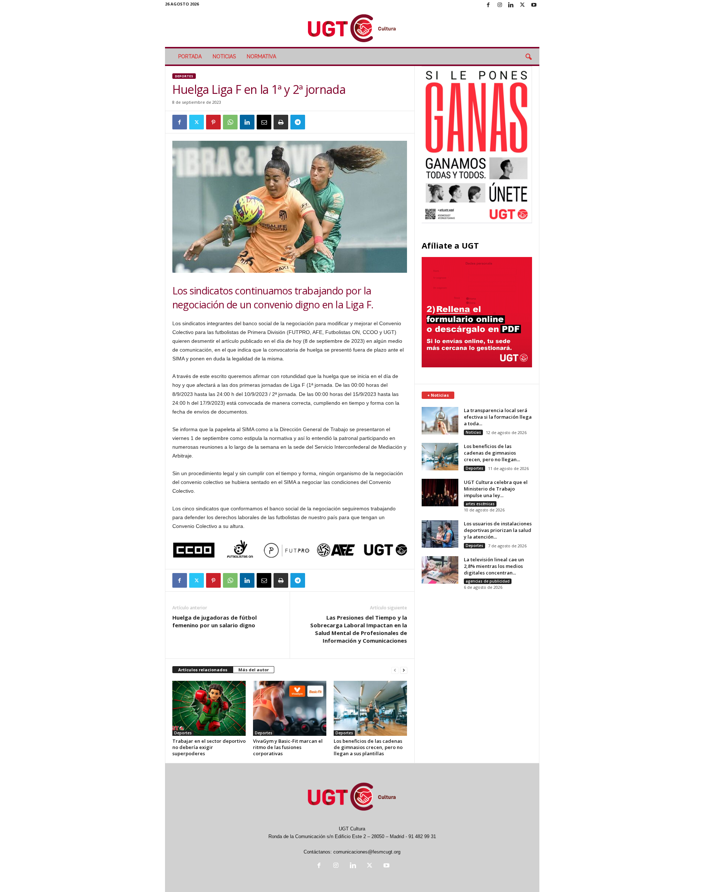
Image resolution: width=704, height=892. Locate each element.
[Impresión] (281, 122)
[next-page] (403, 670)
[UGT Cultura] (352, 29)
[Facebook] (488, 5)
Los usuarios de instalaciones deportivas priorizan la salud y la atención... (498, 530)
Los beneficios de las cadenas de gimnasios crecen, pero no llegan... (492, 453)
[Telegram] (297, 122)
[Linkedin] (511, 5)
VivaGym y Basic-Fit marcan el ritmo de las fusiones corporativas (288, 747)
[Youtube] (533, 5)
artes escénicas (480, 503)
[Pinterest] (213, 122)
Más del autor (253, 669)
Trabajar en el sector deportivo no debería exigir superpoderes (209, 747)
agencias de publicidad (488, 581)
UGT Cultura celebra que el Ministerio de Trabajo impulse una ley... (496, 489)
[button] (528, 57)
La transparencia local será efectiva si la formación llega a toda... (498, 417)
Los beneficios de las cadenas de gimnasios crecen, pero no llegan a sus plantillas (368, 747)
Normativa (261, 56)
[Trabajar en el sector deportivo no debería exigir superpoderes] (209, 708)
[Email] (264, 122)
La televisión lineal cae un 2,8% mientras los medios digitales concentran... (494, 566)
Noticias (224, 56)
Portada (190, 56)
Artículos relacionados (202, 669)
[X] (522, 5)
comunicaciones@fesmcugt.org (366, 852)
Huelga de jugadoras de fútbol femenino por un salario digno (214, 621)
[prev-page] (395, 670)
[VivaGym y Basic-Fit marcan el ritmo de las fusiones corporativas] (289, 708)
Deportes (184, 76)
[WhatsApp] (230, 122)
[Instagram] (499, 5)
